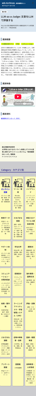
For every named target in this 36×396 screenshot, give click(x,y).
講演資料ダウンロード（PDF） (10, 118)
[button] (33, 3)
